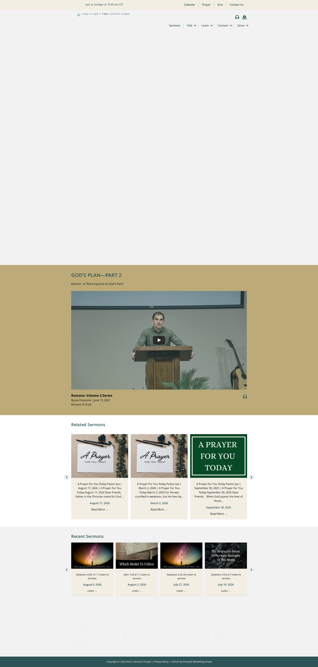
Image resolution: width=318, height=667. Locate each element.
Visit (189, 25)
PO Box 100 (78, 621)
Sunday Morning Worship (139, 622)
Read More (99, 509)
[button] (195, 25)
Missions (174, 638)
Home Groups (223, 638)
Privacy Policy (131, 643)
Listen (92, 590)
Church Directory (134, 633)
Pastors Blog (177, 643)
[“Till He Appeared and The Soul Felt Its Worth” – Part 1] (181, 555)
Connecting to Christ (182, 622)
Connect (223, 25)
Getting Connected (226, 622)
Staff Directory (132, 627)
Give (220, 4)
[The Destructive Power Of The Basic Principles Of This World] (226, 555)
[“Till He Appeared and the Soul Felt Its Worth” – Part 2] (92, 555)
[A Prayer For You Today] (159, 455)
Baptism (219, 633)
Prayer (206, 4)
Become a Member (226, 627)
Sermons (174, 25)
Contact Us (236, 4)
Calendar (189, 4)
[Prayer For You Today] (99, 455)
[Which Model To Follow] (137, 555)
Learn (205, 25)
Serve (240, 25)
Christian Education (181, 633)
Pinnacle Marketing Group (197, 661)
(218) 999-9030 (80, 632)
